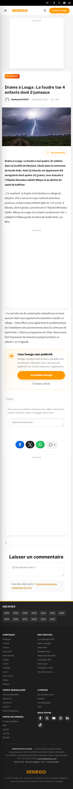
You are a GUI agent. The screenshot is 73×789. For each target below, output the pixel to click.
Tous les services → (46, 671)
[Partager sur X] (30, 444)
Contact (41, 698)
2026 (6, 613)
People (6, 659)
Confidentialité (52, 762)
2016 (34, 619)
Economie (7, 651)
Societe (6, 643)
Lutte (5, 671)
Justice (6, 647)
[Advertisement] (36, 44)
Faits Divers (8, 675)
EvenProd (7, 702)
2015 (43, 619)
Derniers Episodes (11, 694)
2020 (61, 613)
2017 (25, 619)
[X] (47, 718)
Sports (5, 663)
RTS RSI (6, 737)
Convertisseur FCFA (46, 639)
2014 (52, 619)
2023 (34, 613)
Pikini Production (10, 710)
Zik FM (5, 729)
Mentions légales (32, 762)
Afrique (6, 684)
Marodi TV (7, 698)
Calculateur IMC (44, 659)
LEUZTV (6, 706)
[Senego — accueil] (20, 10)
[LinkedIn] (67, 718)
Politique (7, 639)
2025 (15, 613)
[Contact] (47, 2)
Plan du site (19, 762)
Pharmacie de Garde (46, 655)
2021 (52, 613)
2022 (43, 613)
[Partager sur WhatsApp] (40, 444)
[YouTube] (64, 3)
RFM (4, 725)
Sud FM (6, 733)
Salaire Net (42, 647)
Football (6, 667)
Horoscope (42, 663)
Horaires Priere (44, 651)
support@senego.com (47, 758)
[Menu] (5, 10)
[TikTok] (69, 3)
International (8, 655)
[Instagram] (60, 718)
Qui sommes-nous (45, 694)
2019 (6, 619)
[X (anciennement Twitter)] (59, 3)
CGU (39, 706)
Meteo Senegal (44, 643)
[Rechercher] (45, 10)
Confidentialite (44, 702)
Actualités (12, 76)
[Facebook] (54, 3)
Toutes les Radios (10, 721)
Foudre (10, 399)
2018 (15, 619)
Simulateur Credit (45, 667)
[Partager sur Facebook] (19, 444)
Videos (5, 680)
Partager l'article (41, 383)
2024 (25, 613)
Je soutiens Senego (41, 375)
